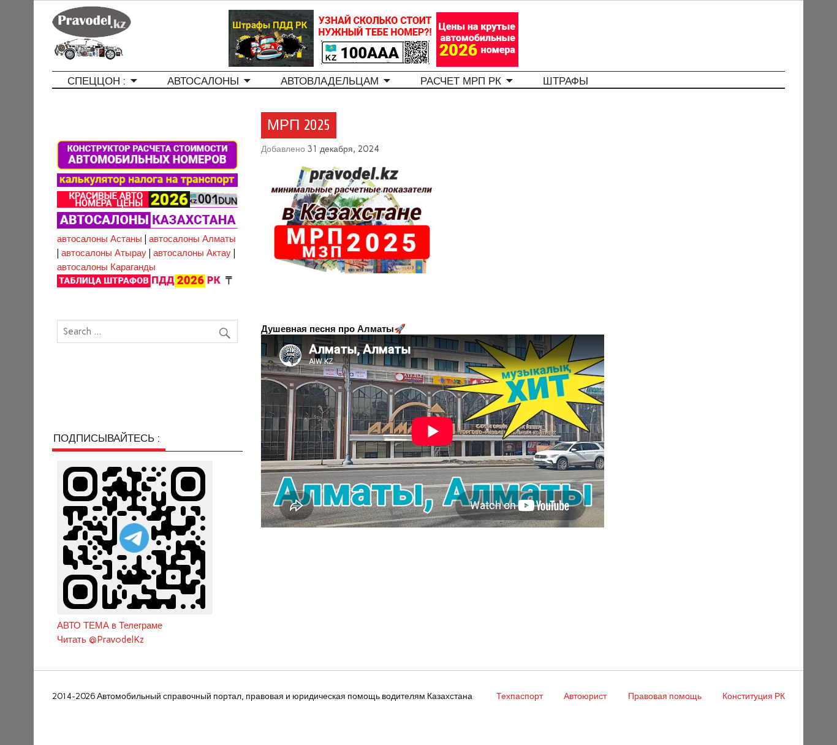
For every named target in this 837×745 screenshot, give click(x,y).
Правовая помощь (665, 696)
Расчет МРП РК (460, 81)
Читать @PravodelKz (100, 639)
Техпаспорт (519, 696)
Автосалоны (203, 81)
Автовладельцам (330, 81)
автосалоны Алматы (192, 238)
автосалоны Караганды (106, 267)
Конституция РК (753, 696)
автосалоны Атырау (103, 253)
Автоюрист (585, 696)
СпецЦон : (96, 81)
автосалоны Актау (192, 253)
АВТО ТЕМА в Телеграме (109, 625)
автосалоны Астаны (99, 238)
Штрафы (565, 81)
